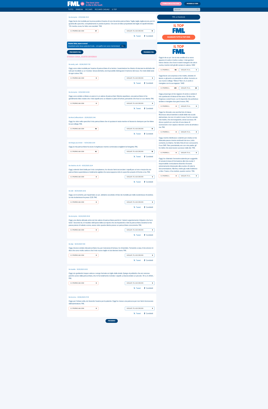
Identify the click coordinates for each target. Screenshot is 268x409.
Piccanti (88, 9)
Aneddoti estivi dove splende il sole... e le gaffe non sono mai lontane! (96, 45)
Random (79, 9)
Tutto (70, 9)
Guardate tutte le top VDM (178, 37)
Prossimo (111, 321)
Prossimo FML (149, 52)
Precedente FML (75, 52)
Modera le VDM (192, 3)
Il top (114, 9)
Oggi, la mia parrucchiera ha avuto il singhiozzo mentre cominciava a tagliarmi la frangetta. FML (103, 147)
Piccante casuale (102, 9)
